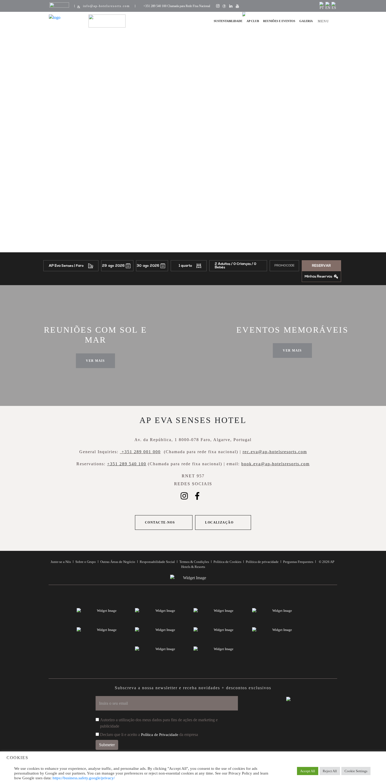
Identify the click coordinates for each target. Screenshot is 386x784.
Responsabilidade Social (157, 562)
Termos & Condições (194, 562)
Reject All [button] (330, 771)
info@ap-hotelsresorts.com (106, 6)
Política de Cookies (227, 562)
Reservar (321, 266)
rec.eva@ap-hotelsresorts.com (275, 452)
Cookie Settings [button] (356, 771)
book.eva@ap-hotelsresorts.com (275, 464)
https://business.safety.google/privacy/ (84, 778)
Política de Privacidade (159, 735)
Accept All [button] (307, 771)
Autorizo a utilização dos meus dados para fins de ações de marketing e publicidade (159, 723)
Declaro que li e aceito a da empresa (149, 734)
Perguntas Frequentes (298, 562)
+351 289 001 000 (140, 452)
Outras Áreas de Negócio (117, 562)
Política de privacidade (262, 562)
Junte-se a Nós (61, 562)
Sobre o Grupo (85, 562)
